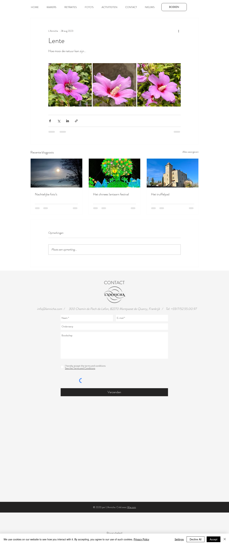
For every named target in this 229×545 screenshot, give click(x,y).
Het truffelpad (160, 194)
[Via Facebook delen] (50, 121)
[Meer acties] (178, 31)
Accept (213, 539)
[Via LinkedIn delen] (67, 121)
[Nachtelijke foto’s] (56, 173)
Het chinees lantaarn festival (111, 194)
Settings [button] (179, 539)
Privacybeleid (114, 533)
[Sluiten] (225, 539)
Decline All (195, 539)
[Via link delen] (76, 121)
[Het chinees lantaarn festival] (114, 173)
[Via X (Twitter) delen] (58, 121)
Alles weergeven (190, 152)
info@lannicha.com (49, 308)
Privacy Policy (141, 539)
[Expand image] (70, 85)
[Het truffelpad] (172, 173)
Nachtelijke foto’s (46, 194)
